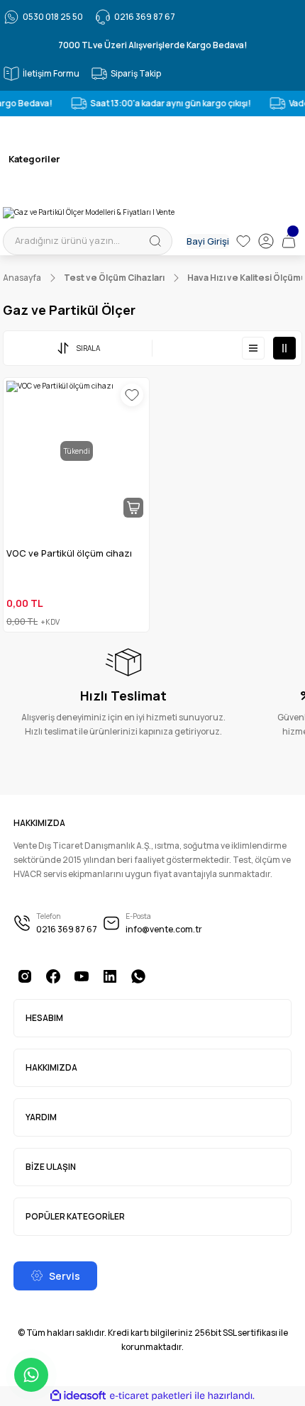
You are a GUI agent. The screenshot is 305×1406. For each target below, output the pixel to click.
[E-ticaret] (150, 1395)
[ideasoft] (78, 1396)
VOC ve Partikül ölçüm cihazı (69, 553)
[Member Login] (265, 241)
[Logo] (88, 212)
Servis (64, 1276)
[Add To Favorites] (132, 395)
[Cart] (288, 241)
